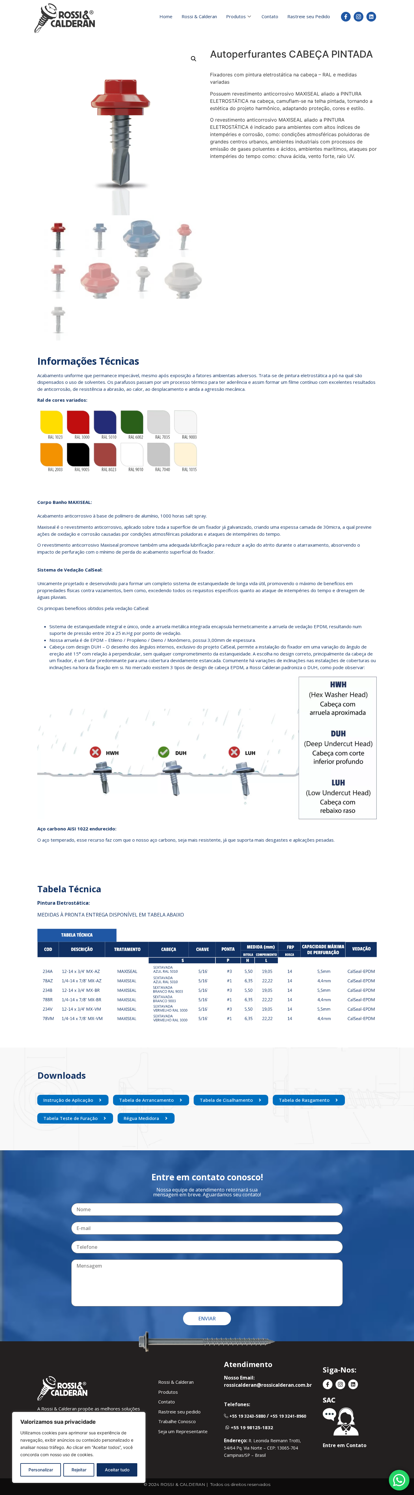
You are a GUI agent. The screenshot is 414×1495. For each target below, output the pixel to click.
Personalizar (40, 1469)
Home (165, 16)
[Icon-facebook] (346, 17)
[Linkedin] (371, 17)
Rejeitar (79, 1469)
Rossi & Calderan (199, 16)
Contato (270, 16)
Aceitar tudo (117, 1469)
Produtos (236, 16)
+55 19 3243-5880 (247, 1416)
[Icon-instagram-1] (358, 17)
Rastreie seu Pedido (308, 16)
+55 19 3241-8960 (288, 1416)
